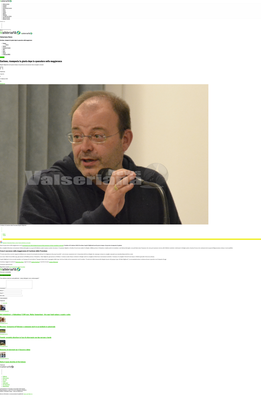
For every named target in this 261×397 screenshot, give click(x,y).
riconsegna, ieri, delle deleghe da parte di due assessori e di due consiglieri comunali (42, 245)
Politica (4, 6)
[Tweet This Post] (132, 229)
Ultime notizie (6, 4)
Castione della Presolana (19, 267)
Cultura (4, 12)
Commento (3, 288)
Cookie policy (5, 383)
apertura (11, 267)
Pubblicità (5, 376)
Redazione (2, 83)
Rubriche (5, 15)
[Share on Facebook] (132, 227)
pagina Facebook (35, 262)
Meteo (4, 13)
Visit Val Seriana (6, 384)
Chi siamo (5, 380)
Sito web (2, 295)
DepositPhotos (6, 386)
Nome (2, 290)
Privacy (4, 381)
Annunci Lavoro (6, 19)
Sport (4, 9)
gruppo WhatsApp (53, 262)
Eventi (4, 11)
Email (1, 293)
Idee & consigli (6, 17)
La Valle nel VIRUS (7, 16)
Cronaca (5, 5)
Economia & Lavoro (7, 8)
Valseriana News (19, 262)
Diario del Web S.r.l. (28, 394)
